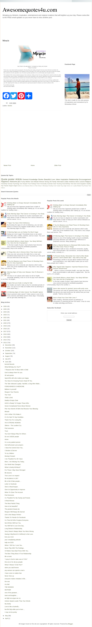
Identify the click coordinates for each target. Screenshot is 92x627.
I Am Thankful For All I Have (14, 459)
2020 (5, 323)
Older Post (57, 165)
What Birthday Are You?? (13, 367)
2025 (5, 309)
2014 (5, 340)
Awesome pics (15, 182)
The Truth (8, 395)
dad (75, 183)
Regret (11, 185)
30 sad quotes (9, 375)
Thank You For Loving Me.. (13, 420)
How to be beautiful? (11, 506)
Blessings (45, 185)
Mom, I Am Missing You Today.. (15, 461)
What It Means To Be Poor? (13, 565)
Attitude (36, 181)
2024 (5, 312)
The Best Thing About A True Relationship (18, 553)
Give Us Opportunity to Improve (15, 489)
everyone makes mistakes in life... (15, 578)
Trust (29, 183)
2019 (5, 326)
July (6, 359)
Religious (88, 181)
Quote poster (8, 179)
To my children (9, 453)
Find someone (9, 428)
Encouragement (85, 179)
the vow (7, 581)
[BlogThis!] (11, 103)
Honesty (10, 183)
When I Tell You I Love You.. (14, 545)
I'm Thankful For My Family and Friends (17, 498)
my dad (7, 584)
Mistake (79, 185)
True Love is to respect (12, 475)
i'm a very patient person (12, 442)
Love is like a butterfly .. (12, 606)
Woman (41, 181)
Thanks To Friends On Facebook (15, 517)
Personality (43, 183)
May (6, 615)
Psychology (16, 183)
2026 (5, 306)
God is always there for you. (14, 372)
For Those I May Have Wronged (15, 470)
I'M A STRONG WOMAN (12, 422)
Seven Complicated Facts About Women (17, 406)
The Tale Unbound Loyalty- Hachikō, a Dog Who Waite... (23, 383)
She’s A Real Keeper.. (12, 487)
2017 (5, 331)
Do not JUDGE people (12, 436)
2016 (5, 334)
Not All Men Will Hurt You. (13, 523)
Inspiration (64, 179)
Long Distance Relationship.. (14, 528)
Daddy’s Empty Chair (11, 400)
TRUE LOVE (9, 397)
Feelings (33, 183)
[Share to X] (12, 103)
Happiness (5, 182)
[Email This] (10, 103)
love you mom (9, 537)
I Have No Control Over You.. (14, 448)
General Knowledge (29, 179)
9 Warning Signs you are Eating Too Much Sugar (22, 232)
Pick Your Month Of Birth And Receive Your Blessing (21, 409)
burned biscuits (9, 364)
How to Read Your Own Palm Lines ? (65, 297)
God (32, 181)
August (7, 356)
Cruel (54, 185)
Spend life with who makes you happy (17, 378)
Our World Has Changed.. (13, 464)
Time (89, 185)
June (7, 362)
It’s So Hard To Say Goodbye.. (14, 417)
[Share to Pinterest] (15, 103)
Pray (83, 185)
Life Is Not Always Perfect (13, 514)
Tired (72, 183)
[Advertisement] (37, 28)
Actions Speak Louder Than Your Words (17, 601)
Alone (77, 181)
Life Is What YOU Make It (13, 414)
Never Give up (9, 576)
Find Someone (9, 495)
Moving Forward (10, 456)
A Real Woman (9, 500)
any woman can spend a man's (15, 570)
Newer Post (7, 165)
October (8, 350)
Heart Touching (57, 183)
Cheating (50, 185)
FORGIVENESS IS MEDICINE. (15, 386)
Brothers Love (21, 185)
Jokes (58, 179)
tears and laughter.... (11, 595)
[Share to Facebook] (14, 103)
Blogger (70, 624)
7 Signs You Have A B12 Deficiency (18, 223)
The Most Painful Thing (12, 503)
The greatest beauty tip (12, 509)
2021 (5, 320)
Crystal (58, 185)
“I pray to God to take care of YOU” (16, 559)
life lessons (8, 473)
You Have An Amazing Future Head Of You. (18, 381)
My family (8, 604)
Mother (28, 181)
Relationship (73, 179)
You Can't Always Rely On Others (15, 434)
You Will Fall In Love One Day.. (14, 526)
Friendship (4, 183)
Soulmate (50, 183)
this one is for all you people (13, 562)
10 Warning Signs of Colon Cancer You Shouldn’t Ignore (25, 292)
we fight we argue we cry (13, 598)
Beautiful (47, 179)
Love (53, 179)
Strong (47, 181)
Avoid (78, 183)
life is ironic (8, 556)
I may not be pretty (11, 612)
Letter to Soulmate (11, 484)
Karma (68, 185)
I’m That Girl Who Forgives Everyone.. (17, 520)
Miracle (7, 411)
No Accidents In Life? (11, 478)
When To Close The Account (14, 492)
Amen (6, 439)
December (8, 345)
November (8, 348)
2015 (5, 337)
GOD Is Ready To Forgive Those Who (17, 403)
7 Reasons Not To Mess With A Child (16, 370)
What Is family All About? (13, 467)
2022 (5, 317)
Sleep (39, 185)
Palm (36, 185)
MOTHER (8, 590)
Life (50, 181)
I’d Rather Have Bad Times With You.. (17, 551)
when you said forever (12, 567)
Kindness (72, 181)
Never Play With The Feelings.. (14, 548)
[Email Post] (6, 103)
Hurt (21, 183)
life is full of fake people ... (13, 481)
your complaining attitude (13, 539)
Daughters (83, 183)
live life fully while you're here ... (15, 609)
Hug (62, 185)
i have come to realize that (13, 573)
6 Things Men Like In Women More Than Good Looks (24, 252)
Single (15, 185)
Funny (23, 181)
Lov (72, 185)
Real (63, 183)
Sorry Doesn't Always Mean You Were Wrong (19, 531)
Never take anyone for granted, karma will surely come (70, 288)
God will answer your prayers (14, 445)
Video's (3, 187)
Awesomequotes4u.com (30, 9)
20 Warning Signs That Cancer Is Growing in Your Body (71, 236)
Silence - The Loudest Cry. (13, 425)
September (9, 353)
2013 (5, 342)
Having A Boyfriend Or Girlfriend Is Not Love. (19, 534)
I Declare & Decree (11, 450)
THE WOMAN (9, 587)
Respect (25, 183)
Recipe (86, 185)
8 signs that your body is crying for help (19, 283)
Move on (32, 185)
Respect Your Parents (12, 392)
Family (54, 181)
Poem (38, 183)
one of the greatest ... (12, 592)
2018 (5, 328)
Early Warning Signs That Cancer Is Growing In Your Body (25, 214)
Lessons (82, 181)
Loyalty (75, 185)
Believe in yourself (10, 389)
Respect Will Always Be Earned (15, 512)
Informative (60, 181)
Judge (64, 185)
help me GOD (9, 542)
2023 (5, 315)
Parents (6, 185)
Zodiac (66, 181)
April (6, 618)
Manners (27, 185)
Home (33, 165)
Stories (10, 105)
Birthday (67, 183)
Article (18, 179)
